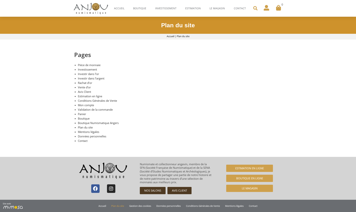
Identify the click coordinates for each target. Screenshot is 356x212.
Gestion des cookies (140, 206)
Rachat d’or (85, 83)
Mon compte (86, 105)
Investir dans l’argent (91, 78)
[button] (255, 8)
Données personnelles (92, 136)
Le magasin (217, 8)
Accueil (119, 8)
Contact (240, 8)
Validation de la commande (95, 109)
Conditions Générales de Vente (97, 100)
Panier (82, 114)
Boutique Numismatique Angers (98, 123)
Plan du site (85, 127)
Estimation (193, 8)
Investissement (166, 8)
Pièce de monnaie (89, 65)
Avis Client (84, 92)
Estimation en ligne (90, 96)
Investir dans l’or (88, 74)
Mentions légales (88, 132)
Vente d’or (84, 87)
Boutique (139, 8)
